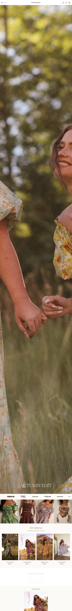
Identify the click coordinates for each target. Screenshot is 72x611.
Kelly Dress (44, 562)
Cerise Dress (10, 562)
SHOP (36, 490)
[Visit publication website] (13, 496)
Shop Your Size (36, 580)
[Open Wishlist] (66, 2)
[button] (2, 2)
